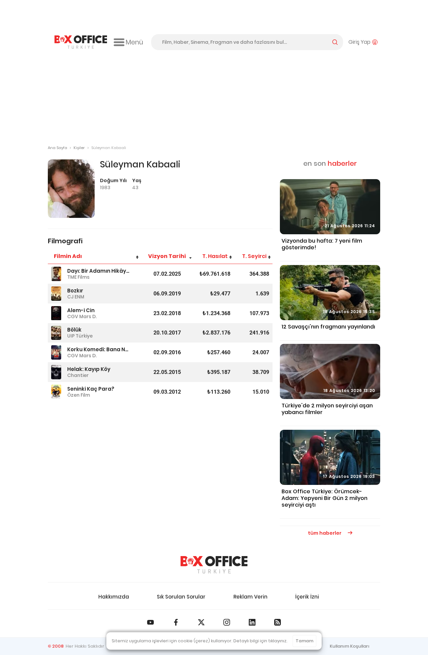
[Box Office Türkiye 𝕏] (201, 622)
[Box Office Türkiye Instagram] (226, 622)
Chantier (78, 375)
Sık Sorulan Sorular (181, 596)
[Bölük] (56, 333)
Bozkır (75, 290)
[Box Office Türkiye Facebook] (176, 622)
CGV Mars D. (82, 316)
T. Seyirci (254, 256)
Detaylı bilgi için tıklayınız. (260, 641)
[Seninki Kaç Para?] (56, 392)
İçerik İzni (307, 596)
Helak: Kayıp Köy (88, 369)
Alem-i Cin (81, 310)
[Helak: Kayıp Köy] (56, 372)
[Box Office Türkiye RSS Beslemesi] (277, 622)
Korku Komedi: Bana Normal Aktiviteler (99, 349)
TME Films (78, 277)
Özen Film (78, 395)
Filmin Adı (68, 256)
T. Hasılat (215, 256)
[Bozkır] (56, 293)
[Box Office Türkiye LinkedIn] (252, 622)
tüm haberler (325, 533)
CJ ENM (75, 296)
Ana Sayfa (57, 147)
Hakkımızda (113, 596)
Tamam (304, 641)
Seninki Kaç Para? (90, 388)
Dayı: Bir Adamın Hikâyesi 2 (99, 270)
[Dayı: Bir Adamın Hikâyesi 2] (56, 274)
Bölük (74, 329)
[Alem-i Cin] (56, 313)
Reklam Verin (250, 596)
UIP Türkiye (80, 336)
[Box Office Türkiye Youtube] (150, 622)
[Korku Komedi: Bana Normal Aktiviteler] (56, 352)
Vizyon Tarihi (167, 256)
